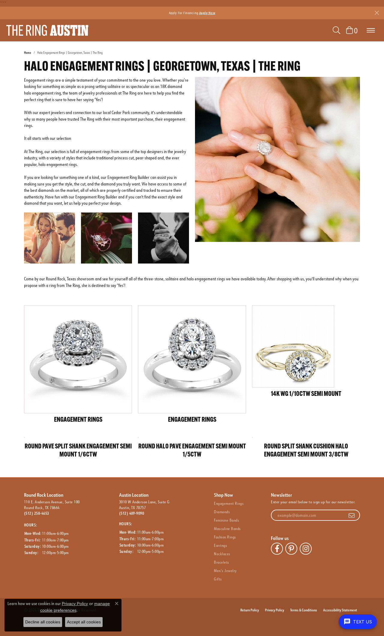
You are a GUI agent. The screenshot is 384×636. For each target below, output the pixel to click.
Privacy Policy (274, 609)
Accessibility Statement (340, 609)
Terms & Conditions (303, 609)
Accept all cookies (84, 621)
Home (27, 53)
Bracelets (221, 562)
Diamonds (222, 511)
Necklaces (222, 553)
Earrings (220, 545)
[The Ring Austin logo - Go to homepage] (47, 30)
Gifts (218, 579)
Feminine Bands (226, 520)
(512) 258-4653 (36, 513)
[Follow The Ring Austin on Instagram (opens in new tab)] (306, 549)
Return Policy (249, 609)
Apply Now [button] (207, 13)
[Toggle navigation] (371, 30)
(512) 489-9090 (131, 513)
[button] (336, 30)
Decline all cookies (42, 621)
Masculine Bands (227, 528)
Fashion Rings (225, 537)
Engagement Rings (229, 503)
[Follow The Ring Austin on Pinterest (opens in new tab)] (291, 549)
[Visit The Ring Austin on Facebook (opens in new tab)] (277, 549)
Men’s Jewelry (225, 570)
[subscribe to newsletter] (351, 515)
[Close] (376, 13)
